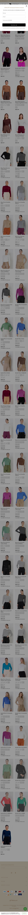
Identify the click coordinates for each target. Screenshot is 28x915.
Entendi (24, 913)
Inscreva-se (14, 25)
